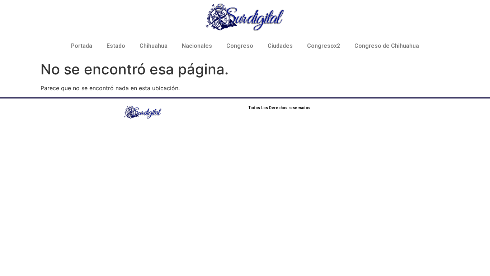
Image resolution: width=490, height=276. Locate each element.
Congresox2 (323, 45)
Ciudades (280, 45)
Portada (81, 45)
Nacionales (197, 45)
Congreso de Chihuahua (386, 45)
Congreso (239, 45)
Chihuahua (154, 45)
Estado (116, 45)
